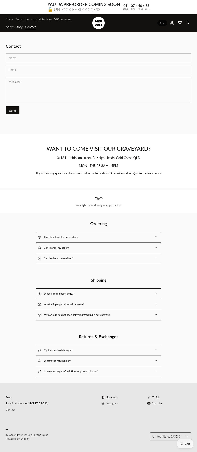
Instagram (112, 403)
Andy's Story (14, 27)
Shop (9, 19)
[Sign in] (172, 23)
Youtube (157, 403)
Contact (30, 27)
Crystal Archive (41, 19)
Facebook (112, 397)
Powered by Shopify (17, 438)
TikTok (156, 397)
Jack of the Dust (38, 434)
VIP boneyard (63, 19)
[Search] (187, 23)
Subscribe (22, 19)
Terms (9, 397)
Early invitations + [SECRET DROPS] (27, 403)
